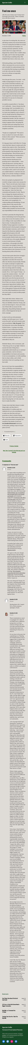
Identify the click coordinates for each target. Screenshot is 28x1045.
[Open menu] (25, 2)
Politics (24, 36)
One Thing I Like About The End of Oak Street (10, 999)
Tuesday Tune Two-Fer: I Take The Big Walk (10, 1017)
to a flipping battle (14, 549)
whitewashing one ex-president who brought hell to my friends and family (16, 494)
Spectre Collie (7, 2)
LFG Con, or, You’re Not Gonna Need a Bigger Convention (10, 1005)
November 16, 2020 (11, 467)
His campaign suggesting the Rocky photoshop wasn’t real (16, 572)
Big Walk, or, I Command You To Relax (8, 1011)
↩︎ (14, 431)
